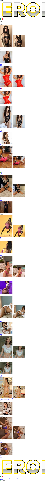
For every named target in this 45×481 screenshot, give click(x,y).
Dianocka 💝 (1, 278)
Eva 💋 (1, 88)
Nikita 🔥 (1, 197)
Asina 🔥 (1, 128)
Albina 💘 (1, 318)
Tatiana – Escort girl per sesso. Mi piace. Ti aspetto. (5, 399)
